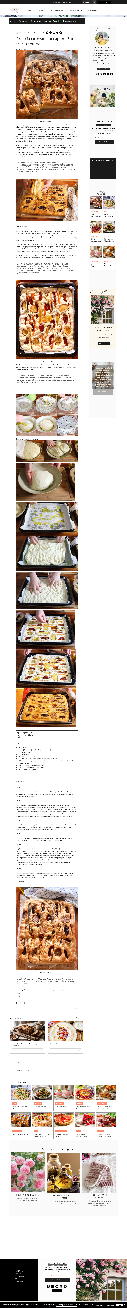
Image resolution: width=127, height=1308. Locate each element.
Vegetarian (79, 1104)
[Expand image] (26, 404)
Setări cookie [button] (99, 1305)
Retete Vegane (38, 1104)
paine (39, 997)
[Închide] (125, 1305)
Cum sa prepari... (36, 21)
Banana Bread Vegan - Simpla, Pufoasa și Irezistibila (24, 1045)
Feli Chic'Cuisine (60, 1286)
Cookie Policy (54, 1288)
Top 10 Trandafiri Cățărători (102, 329)
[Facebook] (47, 32)
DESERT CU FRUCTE (94, 261)
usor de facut (20, 997)
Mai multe (66, 21)
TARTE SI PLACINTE (94, 211)
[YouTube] (54, 32)
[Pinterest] (57, 32)
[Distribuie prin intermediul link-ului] (20, 1003)
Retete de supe (23, 21)
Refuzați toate (110, 1305)
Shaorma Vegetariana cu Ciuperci (60, 1044)
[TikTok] (60, 32)
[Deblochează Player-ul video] (103, 170)
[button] (81, 21)
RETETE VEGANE (107, 236)
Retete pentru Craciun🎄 (51, 21)
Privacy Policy (46, 1288)
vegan (27, 997)
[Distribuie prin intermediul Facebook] (16, 1003)
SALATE (105, 211)
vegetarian (33, 997)
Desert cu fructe (59, 1104)
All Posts (12, 21)
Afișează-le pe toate (77, 1018)
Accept (119, 1305)
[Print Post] (25, 1003)
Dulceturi (100, 1132)
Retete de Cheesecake (61, 1132)
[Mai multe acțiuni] (77, 33)
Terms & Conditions (63, 1288)
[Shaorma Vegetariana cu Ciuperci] (65, 1031)
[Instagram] (50, 32)
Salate (14, 1104)
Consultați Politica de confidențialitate (66, 1306)
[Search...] (94, 2)
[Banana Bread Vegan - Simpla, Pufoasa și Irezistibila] (27, 1031)
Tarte (78, 1132)
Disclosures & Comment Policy (76, 1288)
